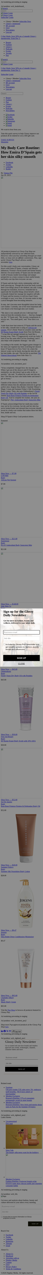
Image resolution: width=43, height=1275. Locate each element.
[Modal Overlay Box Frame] (21, 637)
